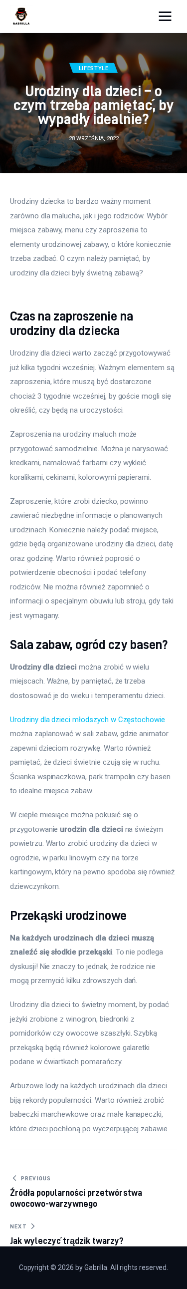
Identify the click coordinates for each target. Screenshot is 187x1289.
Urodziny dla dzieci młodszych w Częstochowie (87, 719)
